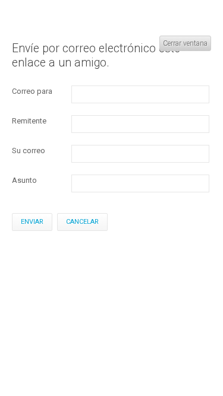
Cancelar (82, 222)
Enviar (32, 222)
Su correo (28, 150)
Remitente (29, 120)
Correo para (32, 91)
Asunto (24, 180)
